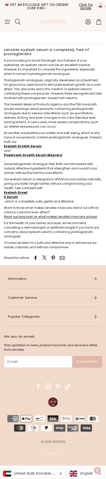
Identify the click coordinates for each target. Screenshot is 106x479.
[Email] (62, 257)
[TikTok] (68, 386)
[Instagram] (48, 386)
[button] (7, 21)
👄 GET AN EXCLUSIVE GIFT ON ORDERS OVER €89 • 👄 (53, 6)
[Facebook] (38, 386)
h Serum (11, 197)
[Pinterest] (58, 386)
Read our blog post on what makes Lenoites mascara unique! (50, 217)
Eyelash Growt (16, 192)
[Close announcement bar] (101, 3)
